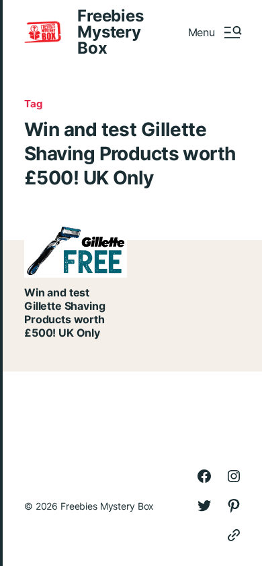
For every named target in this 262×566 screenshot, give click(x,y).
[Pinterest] (234, 505)
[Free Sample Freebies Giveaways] (234, 535)
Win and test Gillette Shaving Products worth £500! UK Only (64, 312)
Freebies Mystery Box (110, 32)
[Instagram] (234, 476)
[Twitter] (204, 505)
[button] (214, 32)
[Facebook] (204, 476)
